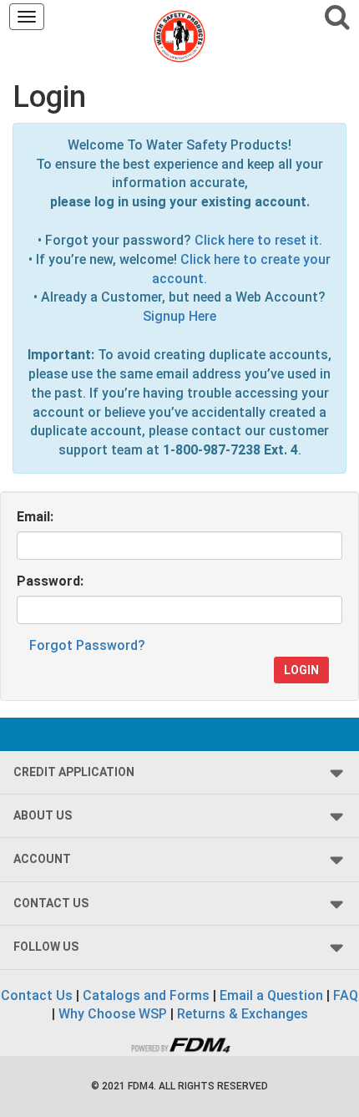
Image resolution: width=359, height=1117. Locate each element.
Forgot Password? (87, 645)
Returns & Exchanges (242, 1014)
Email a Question (271, 995)
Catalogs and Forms (146, 995)
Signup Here (179, 316)
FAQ (345, 995)
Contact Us (37, 995)
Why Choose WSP (112, 1014)
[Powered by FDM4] (179, 1043)
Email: (35, 517)
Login (301, 670)
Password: (50, 581)
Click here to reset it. (258, 240)
